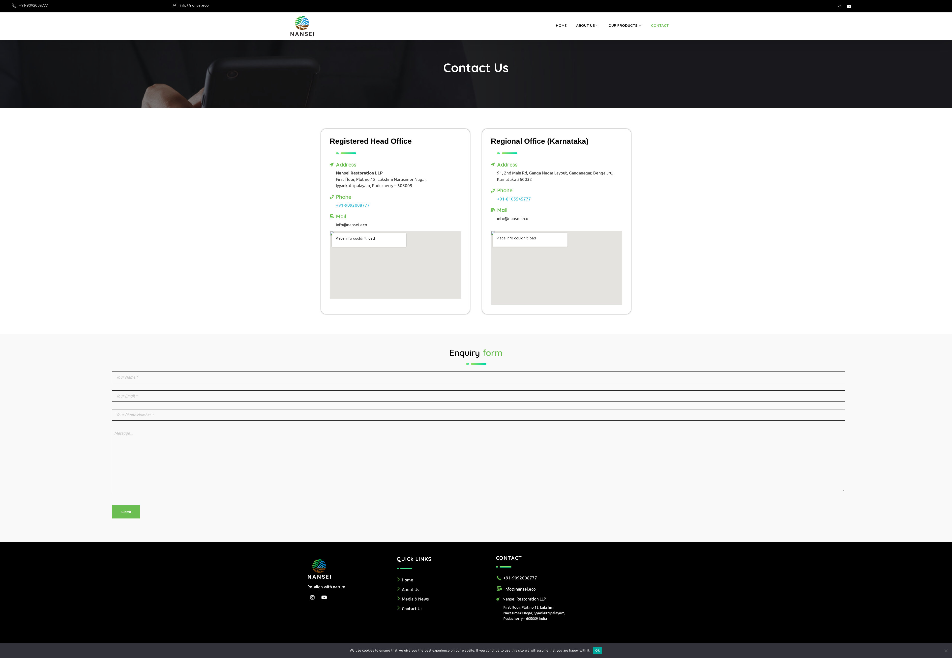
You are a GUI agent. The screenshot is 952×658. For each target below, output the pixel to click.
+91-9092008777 (33, 5)
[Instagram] (839, 6)
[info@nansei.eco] (174, 5)
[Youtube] (849, 6)
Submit (126, 512)
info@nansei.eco (194, 5)
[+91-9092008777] (14, 5)
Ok (597, 650)
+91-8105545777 (514, 199)
